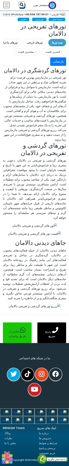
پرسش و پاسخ (47, 448)
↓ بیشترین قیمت (27, 52)
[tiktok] (27, 374)
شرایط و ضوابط (48, 443)
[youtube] (34, 389)
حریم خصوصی (47, 453)
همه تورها (57, 42)
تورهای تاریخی (35, 42)
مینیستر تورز (40, 4)
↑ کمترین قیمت (53, 52)
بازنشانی (58, 61)
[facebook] (55, 374)
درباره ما (44, 433)
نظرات (8, 438)
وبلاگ (7, 433)
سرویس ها (45, 438)
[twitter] (13, 374)
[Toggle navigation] (6, 5)
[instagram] (41, 374)
